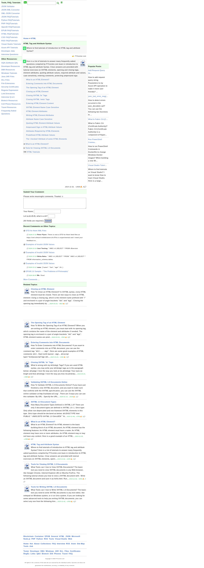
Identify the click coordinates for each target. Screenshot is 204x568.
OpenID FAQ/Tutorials (10, 27)
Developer (34, 551)
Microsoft (76, 536)
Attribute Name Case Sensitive (39, 119)
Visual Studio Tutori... (97, 165)
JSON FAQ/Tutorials (10, 17)
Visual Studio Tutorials (11, 44)
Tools (51, 539)
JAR (57, 551)
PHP (33, 539)
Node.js (26, 539)
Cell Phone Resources (11, 104)
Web (70, 539)
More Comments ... (31, 279)
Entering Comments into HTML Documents (44, 83)
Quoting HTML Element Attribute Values (43, 123)
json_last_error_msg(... (98, 96)
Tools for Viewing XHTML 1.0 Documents (43, 148)
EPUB (47, 536)
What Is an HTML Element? (37, 80)
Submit (48, 221)
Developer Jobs (8, 51)
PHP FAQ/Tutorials (9, 23)
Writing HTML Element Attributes (40, 115)
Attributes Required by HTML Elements (42, 131)
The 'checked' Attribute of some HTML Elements (46, 139)
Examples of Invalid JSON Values (40, 244)
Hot (31, 544)
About (37, 544)
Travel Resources (8, 107)
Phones (57, 554)
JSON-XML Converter (10, 10)
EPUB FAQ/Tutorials (10, 30)
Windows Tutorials (9, 73)
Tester (26, 551)
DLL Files (5, 80)
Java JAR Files (7, 76)
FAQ (54, 544)
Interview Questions (9, 54)
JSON (68, 536)
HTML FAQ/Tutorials (10, 34)
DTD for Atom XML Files (36, 231)
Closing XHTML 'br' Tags (36, 95)
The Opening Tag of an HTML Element (42, 87)
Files (67, 551)
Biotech (45, 554)
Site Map (81, 544)
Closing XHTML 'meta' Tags (38, 99)
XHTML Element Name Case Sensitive (42, 107)
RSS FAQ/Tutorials (9, 41)
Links (32, 554)
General (54, 536)
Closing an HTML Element (37, 91)
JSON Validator (8, 6)
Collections (46, 544)
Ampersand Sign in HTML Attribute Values (44, 127)
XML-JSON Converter (10, 13)
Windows (50, 551)
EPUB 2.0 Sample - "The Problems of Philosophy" (47, 271)
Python (39, 539)
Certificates (75, 551)
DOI (51, 554)
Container (39, 536)
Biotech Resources (9, 100)
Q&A (39, 554)
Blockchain (28, 536)
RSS (46, 539)
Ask (31, 546)
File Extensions (8, 83)
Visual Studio (61, 539)
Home (26, 38)
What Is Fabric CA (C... (98, 119)
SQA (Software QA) (9, 63)
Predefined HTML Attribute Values (40, 135)
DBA (42, 551)
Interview (61, 544)
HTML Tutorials (33, 152)
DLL (62, 551)
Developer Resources (10, 66)
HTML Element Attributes (36, 111)
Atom (73, 544)
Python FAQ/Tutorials (10, 20)
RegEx (26, 554)
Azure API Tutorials (9, 48)
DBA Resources (8, 70)
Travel (65, 554)
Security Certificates (10, 87)
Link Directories (8, 94)
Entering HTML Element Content (40, 103)
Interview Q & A (8, 97)
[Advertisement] (11, 148)
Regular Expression (9, 90)
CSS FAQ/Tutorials (9, 37)
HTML (33, 38)
